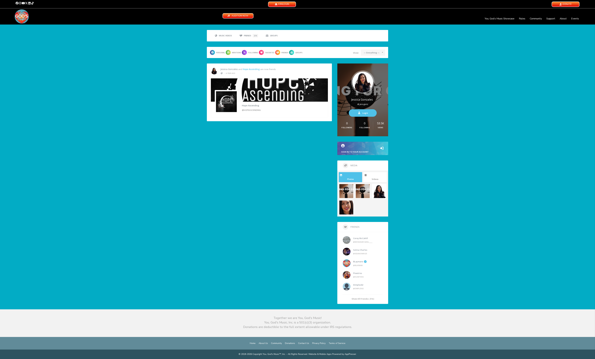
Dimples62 (358, 284)
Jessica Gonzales (229, 69)
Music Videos (225, 35)
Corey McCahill (360, 238)
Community (536, 18)
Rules (522, 18)
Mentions (236, 52)
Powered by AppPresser (344, 354)
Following (253, 52)
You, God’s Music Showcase (499, 18)
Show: (356, 53)
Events (575, 18)
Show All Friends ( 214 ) (363, 298)
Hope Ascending (251, 69)
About (563, 18)
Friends (250, 35)
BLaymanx (358, 261)
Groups (274, 35)
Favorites (269, 52)
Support (550, 18)
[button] (17, 3)
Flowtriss (357, 273)
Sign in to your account (355, 151)
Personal (220, 52)
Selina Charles (360, 249)
